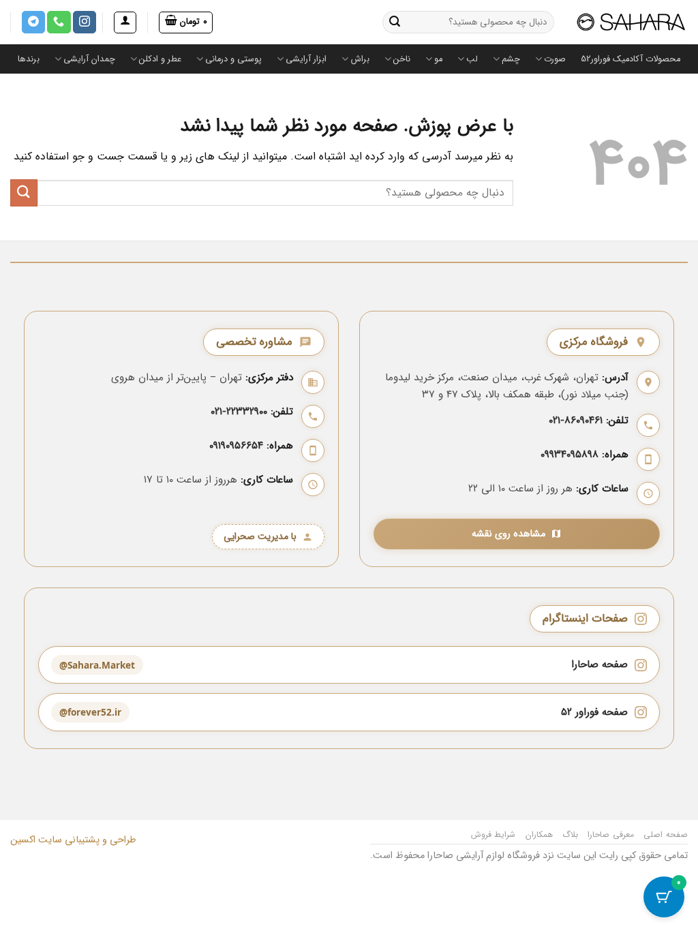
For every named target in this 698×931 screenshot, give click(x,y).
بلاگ (570, 834)
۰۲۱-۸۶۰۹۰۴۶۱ (576, 420)
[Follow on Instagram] (84, 22)
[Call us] (58, 22)
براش (360, 59)
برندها (29, 59)
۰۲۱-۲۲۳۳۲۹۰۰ (239, 411)
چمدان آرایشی (89, 59)
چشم (511, 59)
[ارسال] (395, 22)
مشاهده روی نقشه (508, 534)
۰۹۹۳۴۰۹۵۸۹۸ (569, 454)
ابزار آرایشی (306, 59)
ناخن (401, 59)
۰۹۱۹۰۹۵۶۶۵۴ (236, 446)
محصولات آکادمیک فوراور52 (630, 59)
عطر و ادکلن (160, 59)
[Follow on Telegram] (33, 22)
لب (472, 59)
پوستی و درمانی (233, 59)
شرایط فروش (493, 834)
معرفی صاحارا (611, 834)
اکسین (22, 840)
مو (438, 59)
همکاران (539, 834)
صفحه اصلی (665, 834)
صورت (555, 59)
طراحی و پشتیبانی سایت (85, 840)
